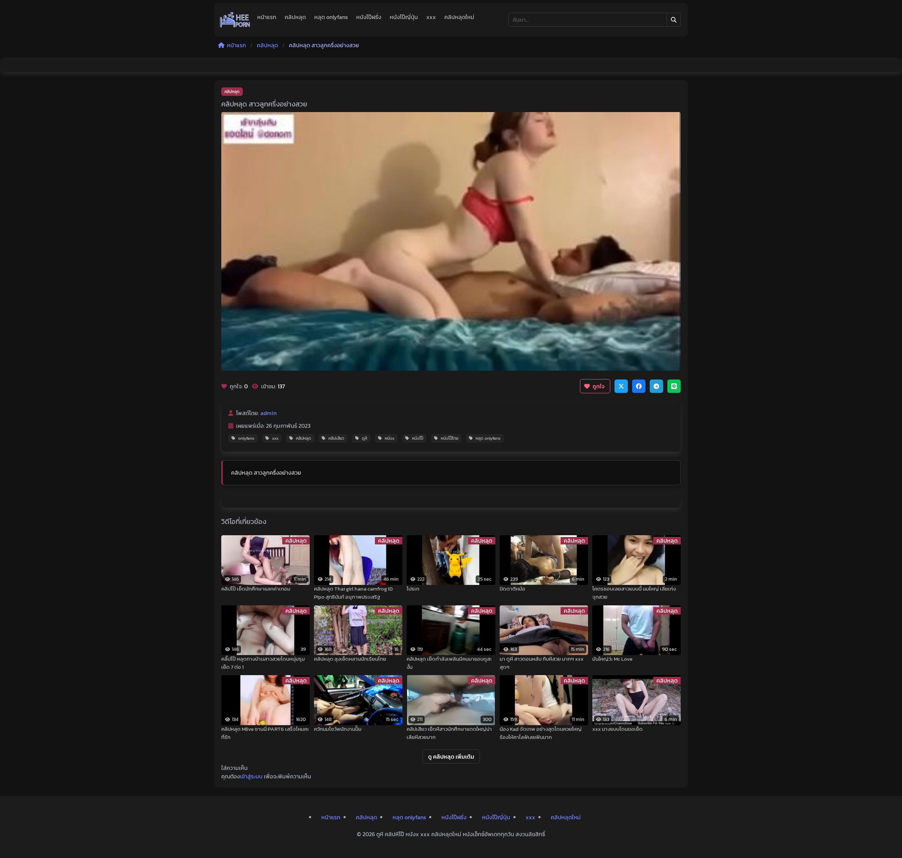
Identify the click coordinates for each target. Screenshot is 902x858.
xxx (431, 17)
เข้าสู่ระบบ (251, 776)
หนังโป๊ (417, 438)
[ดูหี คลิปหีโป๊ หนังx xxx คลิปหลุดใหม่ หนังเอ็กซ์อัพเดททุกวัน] (235, 20)
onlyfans (246, 438)
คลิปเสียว (336, 438)
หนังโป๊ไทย (449, 438)
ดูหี (364, 438)
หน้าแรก (266, 17)
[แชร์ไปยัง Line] (674, 386)
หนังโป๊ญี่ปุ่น (404, 17)
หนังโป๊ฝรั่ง (368, 17)
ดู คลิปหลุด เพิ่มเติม (451, 756)
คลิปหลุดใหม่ (459, 17)
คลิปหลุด (295, 17)
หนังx (389, 438)
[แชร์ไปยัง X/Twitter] (621, 386)
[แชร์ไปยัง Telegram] (656, 386)
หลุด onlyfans (331, 17)
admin (268, 413)
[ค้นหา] (674, 20)
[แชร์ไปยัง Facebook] (638, 386)
